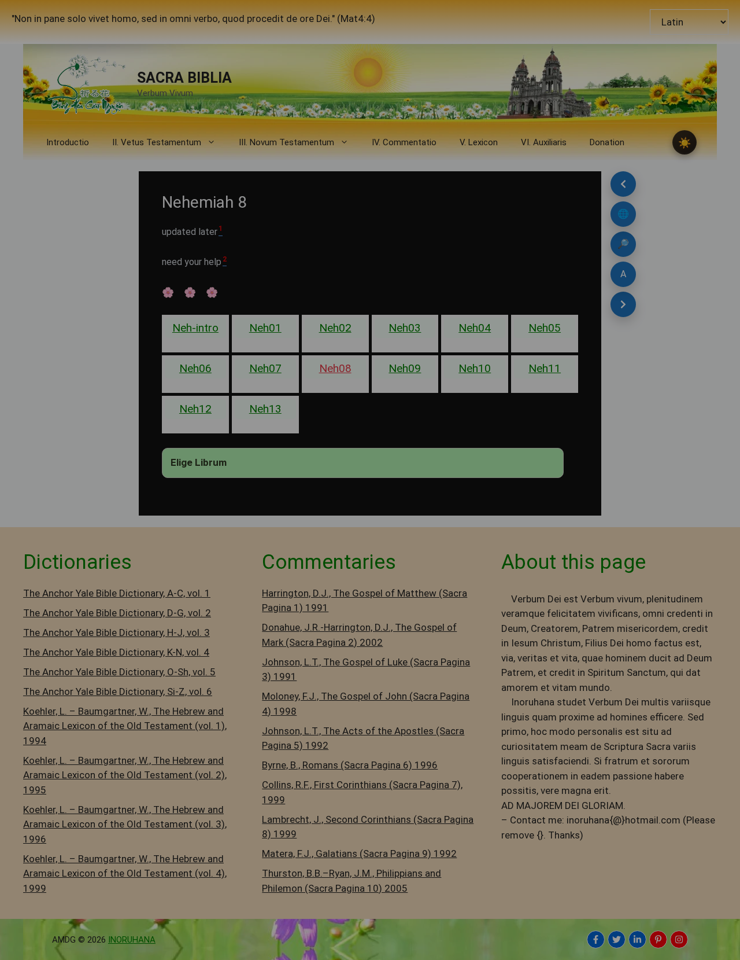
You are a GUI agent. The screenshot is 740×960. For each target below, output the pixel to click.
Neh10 (474, 368)
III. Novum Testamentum (286, 142)
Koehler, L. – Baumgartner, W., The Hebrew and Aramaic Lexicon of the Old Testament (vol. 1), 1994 (125, 725)
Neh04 (474, 327)
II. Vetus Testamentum (156, 142)
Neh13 (265, 408)
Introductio (67, 142)
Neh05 (544, 327)
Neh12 (195, 408)
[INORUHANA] (596, 939)
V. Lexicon (479, 142)
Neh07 (265, 368)
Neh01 (265, 327)
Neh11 (544, 368)
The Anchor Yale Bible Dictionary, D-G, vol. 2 (117, 613)
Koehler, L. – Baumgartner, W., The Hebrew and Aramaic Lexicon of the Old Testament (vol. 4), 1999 (125, 873)
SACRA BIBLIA (184, 77)
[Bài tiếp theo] (623, 304)
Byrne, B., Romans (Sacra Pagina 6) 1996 (350, 765)
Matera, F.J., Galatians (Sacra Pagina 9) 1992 (359, 853)
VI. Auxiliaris (544, 142)
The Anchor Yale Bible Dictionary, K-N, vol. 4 (116, 652)
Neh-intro (195, 327)
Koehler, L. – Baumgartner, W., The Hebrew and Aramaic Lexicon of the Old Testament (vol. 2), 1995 (125, 775)
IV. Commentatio (404, 142)
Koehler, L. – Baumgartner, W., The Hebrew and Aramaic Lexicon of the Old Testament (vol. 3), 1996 (125, 824)
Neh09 (404, 368)
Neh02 (335, 327)
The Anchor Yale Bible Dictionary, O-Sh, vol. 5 (119, 672)
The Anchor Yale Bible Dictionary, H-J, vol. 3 (116, 632)
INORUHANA (132, 940)
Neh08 (335, 368)
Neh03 (404, 327)
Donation (607, 142)
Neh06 (195, 368)
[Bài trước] (623, 184)
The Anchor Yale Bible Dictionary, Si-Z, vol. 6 (117, 691)
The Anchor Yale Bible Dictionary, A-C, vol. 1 (116, 593)
